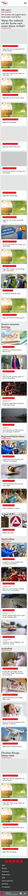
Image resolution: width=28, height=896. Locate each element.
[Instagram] (14, 861)
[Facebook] (10, 861)
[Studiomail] (17, 861)
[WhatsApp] (6, 861)
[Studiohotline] (21, 861)
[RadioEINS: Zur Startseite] (12, 3)
